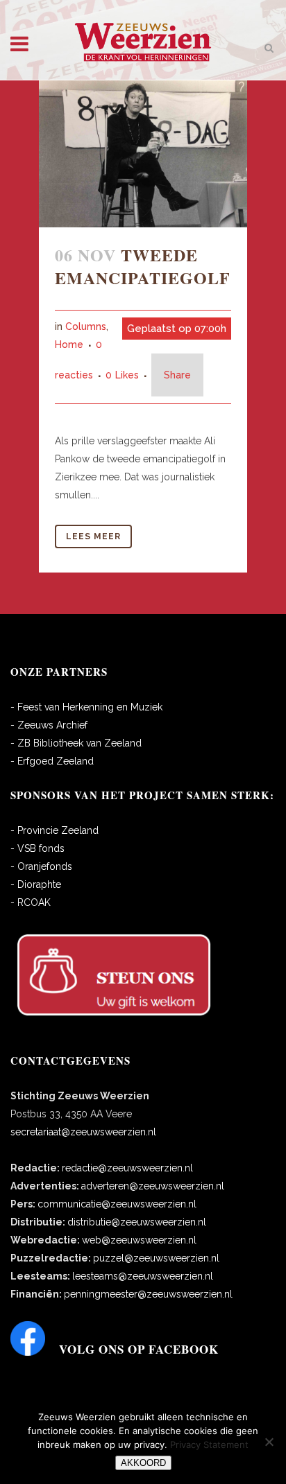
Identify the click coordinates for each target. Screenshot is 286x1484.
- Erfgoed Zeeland (52, 761)
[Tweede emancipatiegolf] (143, 153)
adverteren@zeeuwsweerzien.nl (152, 1185)
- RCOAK (30, 902)
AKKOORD (143, 1463)
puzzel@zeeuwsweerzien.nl (156, 1258)
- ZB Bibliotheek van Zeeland (76, 743)
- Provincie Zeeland (54, 830)
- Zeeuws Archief (48, 725)
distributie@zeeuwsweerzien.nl (136, 1222)
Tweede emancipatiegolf (142, 266)
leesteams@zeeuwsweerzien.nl (142, 1276)
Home (69, 344)
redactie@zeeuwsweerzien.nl (127, 1167)
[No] (269, 1442)
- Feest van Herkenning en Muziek (86, 707)
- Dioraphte (35, 884)
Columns (85, 326)
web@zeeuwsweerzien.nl (139, 1240)
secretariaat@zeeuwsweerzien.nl (83, 1131)
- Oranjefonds (41, 866)
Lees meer (93, 536)
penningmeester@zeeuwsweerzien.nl (148, 1294)
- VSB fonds (37, 848)
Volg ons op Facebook (139, 1349)
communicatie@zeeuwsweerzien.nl (116, 1204)
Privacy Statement (209, 1444)
